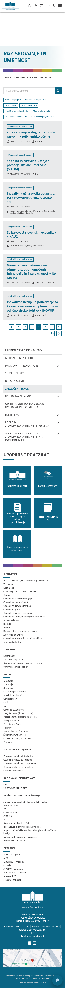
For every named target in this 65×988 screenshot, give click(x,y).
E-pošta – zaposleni (12, 880)
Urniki (6, 702)
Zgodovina (8, 584)
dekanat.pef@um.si (34, 936)
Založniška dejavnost (13, 635)
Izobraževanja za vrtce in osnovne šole (22, 827)
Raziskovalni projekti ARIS (16, 117)
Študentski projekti (17, 373)
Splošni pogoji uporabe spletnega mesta (22, 663)
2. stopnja (8, 684)
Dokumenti (8, 588)
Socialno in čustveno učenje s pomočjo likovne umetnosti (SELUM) (28, 165)
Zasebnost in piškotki (13, 659)
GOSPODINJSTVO (11, 812)
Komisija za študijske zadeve (17, 738)
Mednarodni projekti (19, 358)
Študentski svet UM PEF (14, 735)
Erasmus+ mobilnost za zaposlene (19, 763)
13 (52, 333)
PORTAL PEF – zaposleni (14, 872)
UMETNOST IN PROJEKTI (15, 788)
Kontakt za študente (13, 771)
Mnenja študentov (12, 642)
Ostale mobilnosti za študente (17, 760)
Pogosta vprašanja (12, 724)
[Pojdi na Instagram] (34, 943)
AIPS (5, 858)
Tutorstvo (8, 728)
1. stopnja (8, 681)
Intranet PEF (9, 876)
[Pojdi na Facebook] (29, 943)
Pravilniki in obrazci (12, 695)
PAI (5, 809)
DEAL (6, 784)
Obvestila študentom (13, 710)
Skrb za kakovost (11, 620)
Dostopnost (9, 656)
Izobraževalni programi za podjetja (20, 837)
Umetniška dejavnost (19, 396)
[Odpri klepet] (57, 980)
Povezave (8, 742)
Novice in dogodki (11, 854)
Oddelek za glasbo (12, 609)
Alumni (6, 627)
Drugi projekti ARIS (29, 106)
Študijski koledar (11, 720)
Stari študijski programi (14, 692)
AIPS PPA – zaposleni (13, 869)
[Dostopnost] (53, 6)
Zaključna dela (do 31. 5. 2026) (18, 713)
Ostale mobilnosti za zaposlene (18, 767)
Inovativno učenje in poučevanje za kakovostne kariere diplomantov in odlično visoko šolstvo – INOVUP (32, 306)
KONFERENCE (12, 415)
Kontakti (7, 624)
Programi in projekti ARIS (21, 365)
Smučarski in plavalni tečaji (16, 823)
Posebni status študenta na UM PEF (20, 717)
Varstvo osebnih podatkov (15, 667)
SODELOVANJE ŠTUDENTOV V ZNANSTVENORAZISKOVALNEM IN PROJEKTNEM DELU (24, 437)
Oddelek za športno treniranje (17, 613)
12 (59, 326)
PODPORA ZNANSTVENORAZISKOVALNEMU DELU (27, 424)
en (35, 5)
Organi (6, 595)
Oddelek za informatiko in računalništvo (22, 638)
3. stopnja (8, 688)
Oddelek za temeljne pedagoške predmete (24, 617)
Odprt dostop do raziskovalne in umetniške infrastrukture (26, 406)
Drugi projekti (14, 381)
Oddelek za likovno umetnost (17, 606)
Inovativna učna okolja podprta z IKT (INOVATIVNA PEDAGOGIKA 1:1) (31, 198)
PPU (5, 820)
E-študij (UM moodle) (13, 862)
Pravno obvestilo (33, 979)
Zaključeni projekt (17, 389)
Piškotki (45, 979)
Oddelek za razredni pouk (15, 602)
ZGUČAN (7, 816)
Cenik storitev (10, 699)
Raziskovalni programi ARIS (43, 117)
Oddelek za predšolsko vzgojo (17, 598)
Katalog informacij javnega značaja (20, 631)
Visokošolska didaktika (14, 840)
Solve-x (43, 983)
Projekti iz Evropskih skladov (24, 350)
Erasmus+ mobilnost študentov (18, 756)
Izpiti (5, 706)
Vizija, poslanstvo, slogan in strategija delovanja (26, 580)
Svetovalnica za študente (15, 731)
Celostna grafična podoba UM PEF (19, 591)
